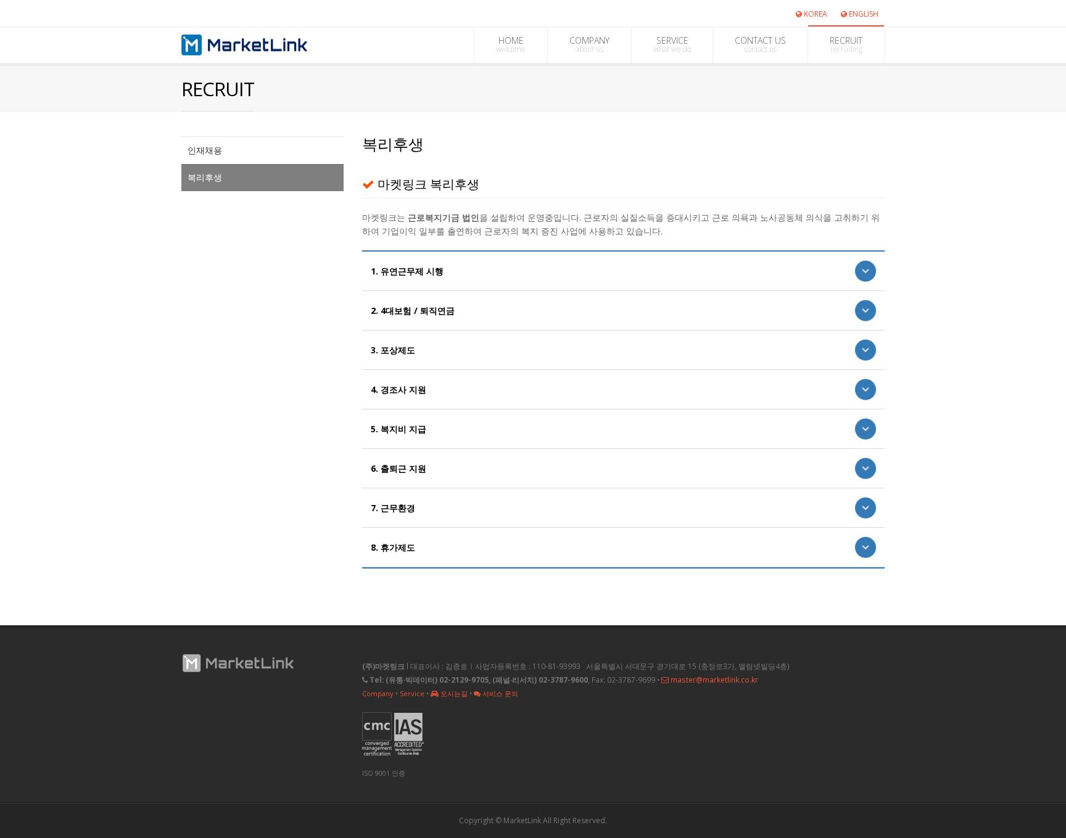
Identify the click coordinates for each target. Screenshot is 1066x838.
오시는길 (453, 693)
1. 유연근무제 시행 (407, 271)
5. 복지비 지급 (398, 429)
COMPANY (589, 44)
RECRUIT (846, 44)
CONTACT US (760, 44)
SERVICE (672, 44)
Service (412, 693)
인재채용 (205, 150)
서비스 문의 (499, 693)
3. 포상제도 (393, 350)
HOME (511, 44)
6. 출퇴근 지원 (398, 468)
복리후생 (205, 177)
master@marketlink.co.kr (713, 679)
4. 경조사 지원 (398, 389)
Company (378, 693)
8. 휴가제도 (393, 547)
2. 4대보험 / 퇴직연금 (413, 310)
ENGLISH (862, 14)
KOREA (814, 14)
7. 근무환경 (393, 508)
